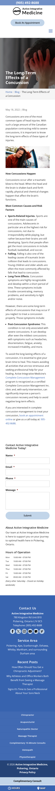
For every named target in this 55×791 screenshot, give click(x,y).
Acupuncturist (27, 722)
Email (10, 467)
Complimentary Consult (27, 781)
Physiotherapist (27, 757)
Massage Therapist (27, 736)
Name (10, 455)
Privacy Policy (27, 772)
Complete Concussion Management (25, 377)
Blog (24, 109)
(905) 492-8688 (27, 2)
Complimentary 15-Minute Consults (27, 743)
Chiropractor (27, 715)
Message (12, 490)
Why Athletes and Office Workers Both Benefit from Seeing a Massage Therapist (27, 680)
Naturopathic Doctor (27, 729)
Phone (11, 478)
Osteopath (27, 749)
